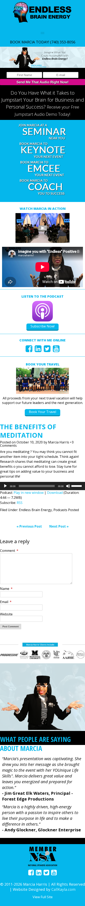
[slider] (77, 485)
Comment (9, 550)
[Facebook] (29, 350)
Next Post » (59, 526)
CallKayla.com (63, 889)
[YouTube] (56, 350)
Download (55, 492)
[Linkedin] (38, 350)
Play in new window (29, 492)
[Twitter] (47, 350)
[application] (42, 486)
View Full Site (43, 897)
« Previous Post (29, 526)
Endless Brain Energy (35, 510)
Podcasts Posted (66, 510)
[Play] (5, 486)
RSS (19, 502)
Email (6, 602)
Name (6, 588)
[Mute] (68, 486)
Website (6, 614)
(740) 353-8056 (62, 41)
